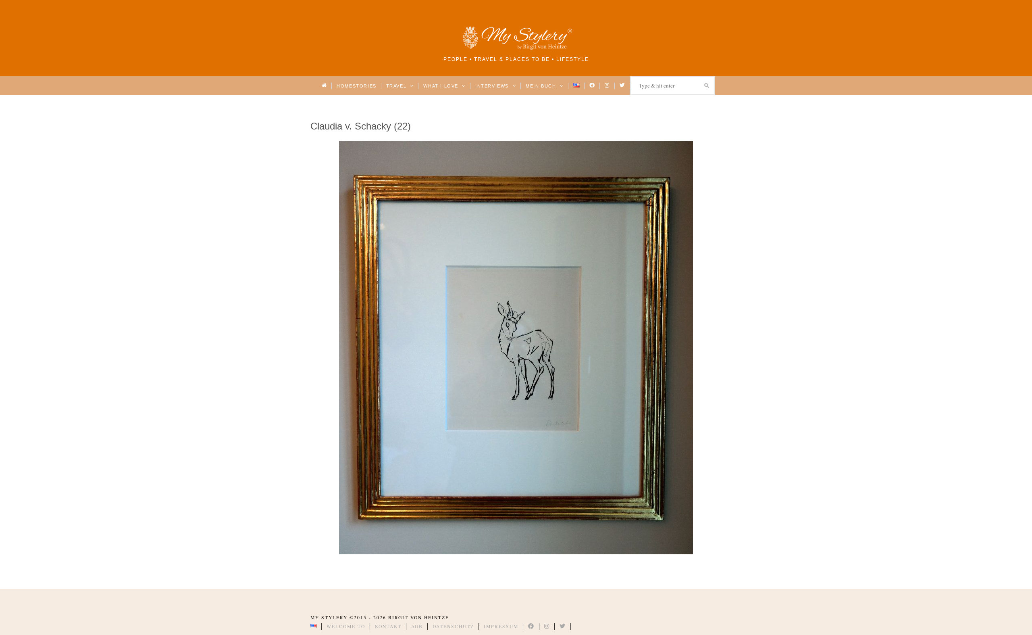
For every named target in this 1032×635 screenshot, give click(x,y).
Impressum (501, 626)
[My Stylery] (516, 48)
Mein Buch (542, 86)
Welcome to (346, 626)
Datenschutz (453, 626)
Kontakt (388, 626)
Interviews (492, 86)
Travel (397, 86)
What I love (441, 86)
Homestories (356, 86)
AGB (417, 626)
